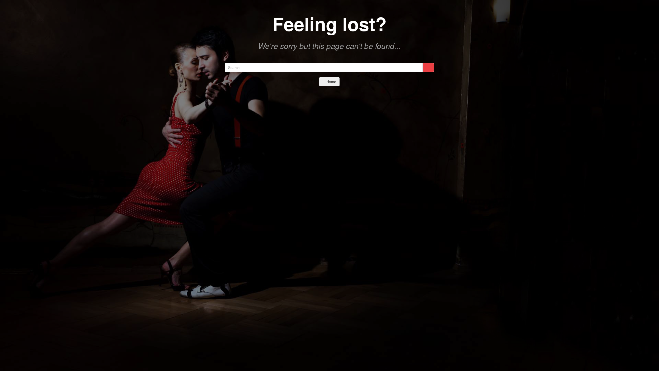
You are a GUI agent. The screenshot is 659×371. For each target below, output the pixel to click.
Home (330, 81)
